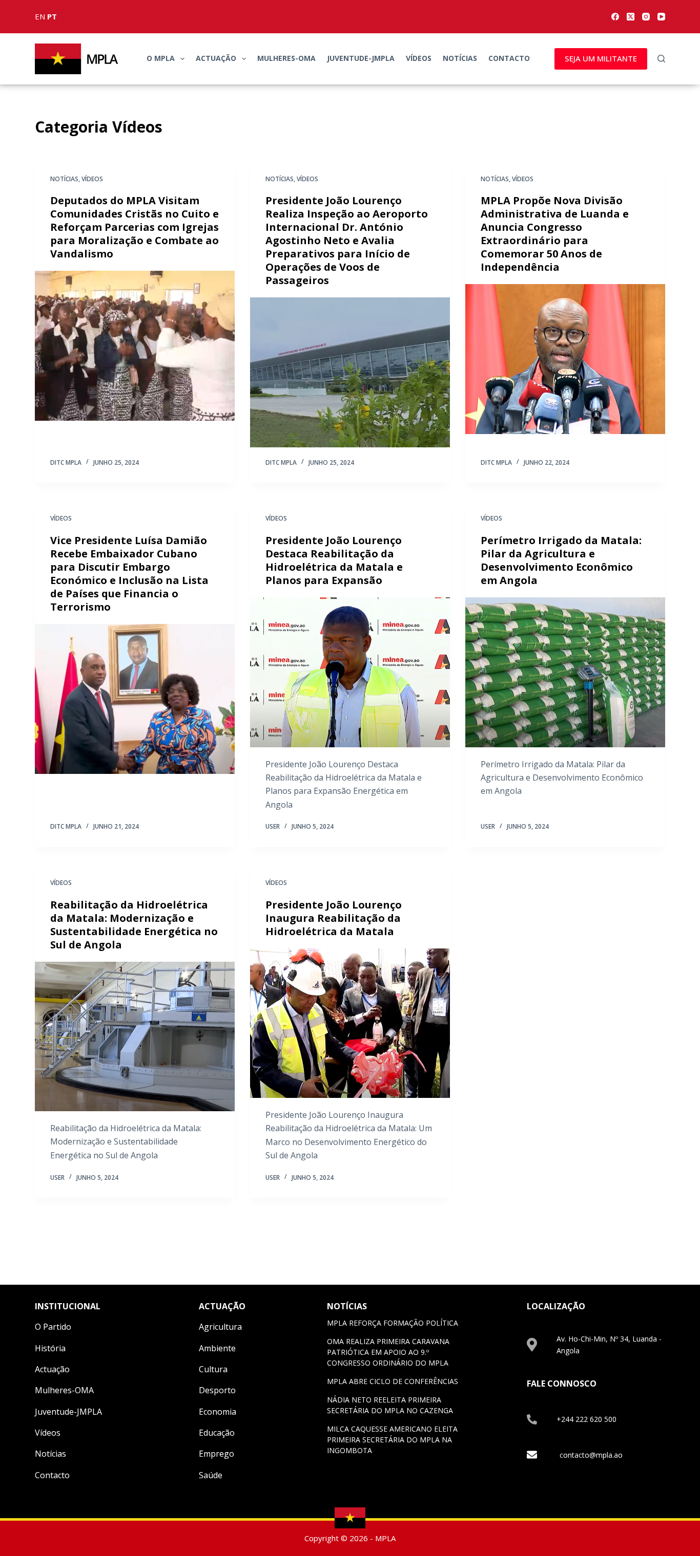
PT (52, 16)
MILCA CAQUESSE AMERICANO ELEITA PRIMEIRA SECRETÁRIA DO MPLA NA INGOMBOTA (392, 1439)
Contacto (509, 58)
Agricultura (220, 1326)
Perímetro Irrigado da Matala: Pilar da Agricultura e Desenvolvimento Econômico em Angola (561, 560)
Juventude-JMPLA (361, 58)
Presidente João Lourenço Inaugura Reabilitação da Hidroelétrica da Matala (333, 918)
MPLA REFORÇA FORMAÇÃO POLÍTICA (392, 1323)
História (50, 1348)
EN (40, 16)
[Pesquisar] (661, 58)
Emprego (216, 1453)
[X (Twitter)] (630, 16)
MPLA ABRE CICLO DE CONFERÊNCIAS (392, 1381)
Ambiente (217, 1348)
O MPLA (161, 58)
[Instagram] (646, 16)
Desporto (217, 1390)
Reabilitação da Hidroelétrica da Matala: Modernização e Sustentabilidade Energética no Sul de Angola (134, 925)
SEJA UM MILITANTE (601, 58)
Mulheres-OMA (286, 58)
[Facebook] (615, 16)
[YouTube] (661, 16)
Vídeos (418, 58)
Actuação (216, 58)
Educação (217, 1432)
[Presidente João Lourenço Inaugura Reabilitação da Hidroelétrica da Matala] (350, 1023)
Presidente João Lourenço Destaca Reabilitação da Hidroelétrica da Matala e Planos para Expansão (334, 560)
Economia (217, 1411)
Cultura (213, 1369)
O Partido (53, 1326)
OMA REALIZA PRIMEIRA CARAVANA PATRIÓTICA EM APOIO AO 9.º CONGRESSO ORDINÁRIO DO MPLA (388, 1352)
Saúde (210, 1475)
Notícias (460, 58)
